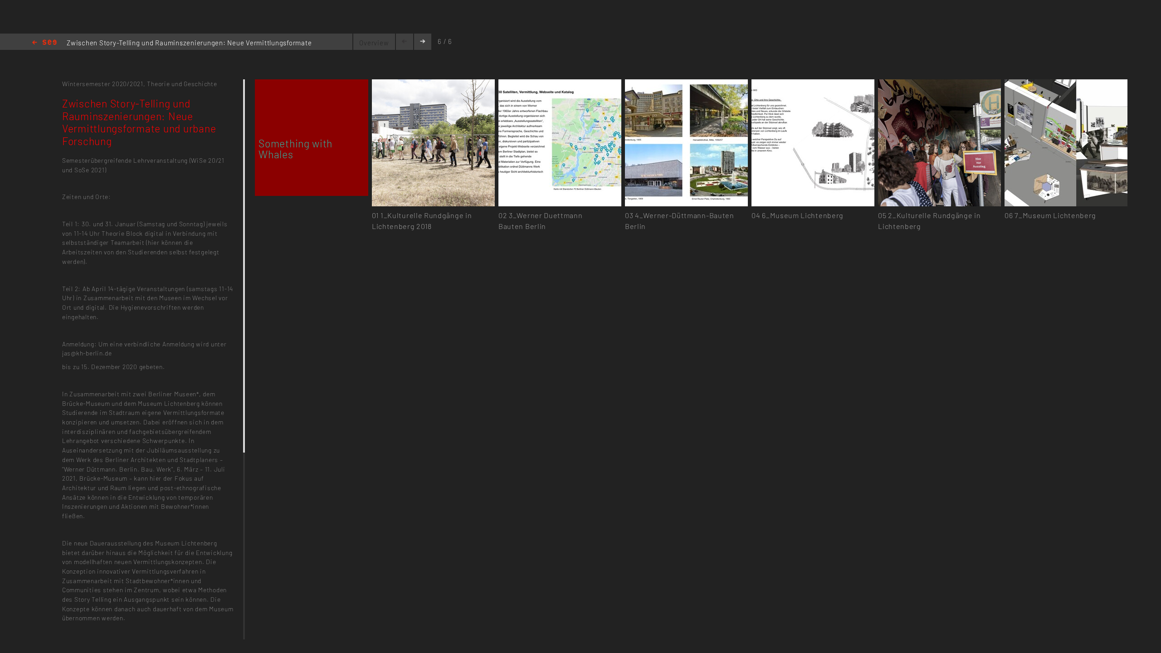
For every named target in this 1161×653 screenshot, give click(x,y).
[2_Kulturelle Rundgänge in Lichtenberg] (939, 84)
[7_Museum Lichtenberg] (1066, 84)
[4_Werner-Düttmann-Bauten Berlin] (686, 84)
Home (44, 43)
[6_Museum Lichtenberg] (812, 84)
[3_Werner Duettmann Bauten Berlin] (559, 84)
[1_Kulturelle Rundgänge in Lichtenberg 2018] (433, 84)
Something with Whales (295, 149)
